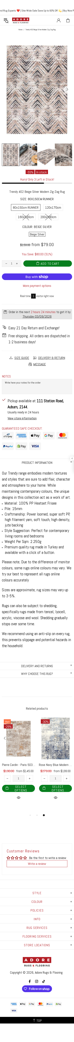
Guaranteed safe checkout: (22, 428)
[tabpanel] (18, 762)
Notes (6, 376)
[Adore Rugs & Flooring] (20, 20)
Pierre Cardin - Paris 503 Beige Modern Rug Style (18, 765)
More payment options (37, 285)
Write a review (37, 863)
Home (20, 29)
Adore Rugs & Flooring (49, 972)
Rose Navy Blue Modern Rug (55, 765)
